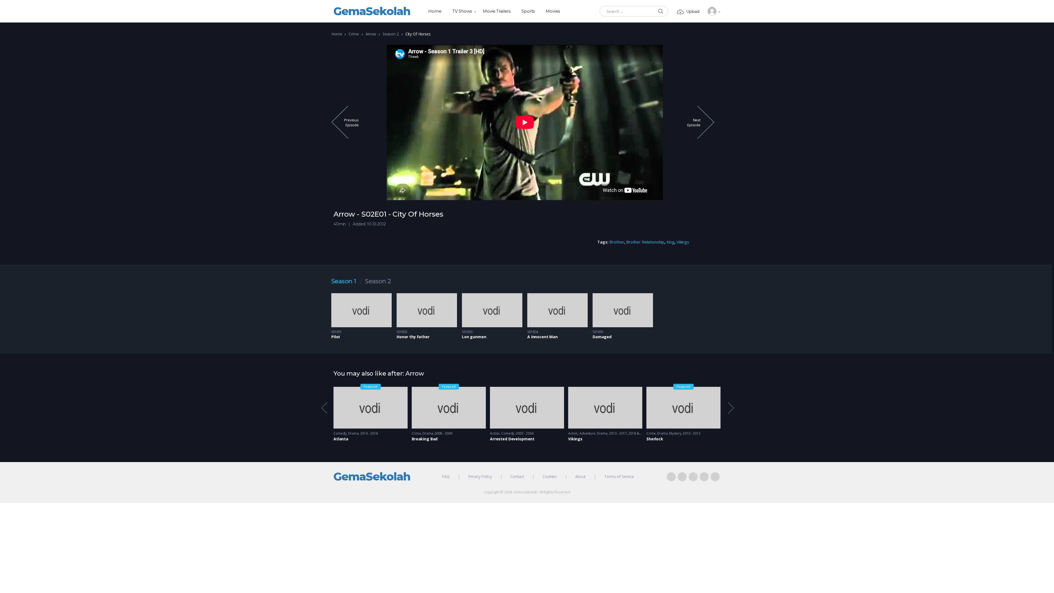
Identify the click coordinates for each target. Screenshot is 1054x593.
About (580, 476)
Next (730, 408)
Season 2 (391, 34)
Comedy (339, 433)
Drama (353, 433)
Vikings (683, 242)
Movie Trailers (497, 11)
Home (434, 11)
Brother (616, 242)
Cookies (550, 476)
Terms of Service (619, 476)
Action (495, 433)
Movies (553, 11)
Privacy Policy (480, 476)
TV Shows (462, 11)
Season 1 (343, 281)
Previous (324, 408)
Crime (354, 34)
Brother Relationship (645, 242)
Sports (528, 11)
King (670, 242)
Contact (517, 476)
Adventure (587, 433)
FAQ (446, 476)
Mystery (675, 433)
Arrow (371, 34)
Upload (692, 11)
